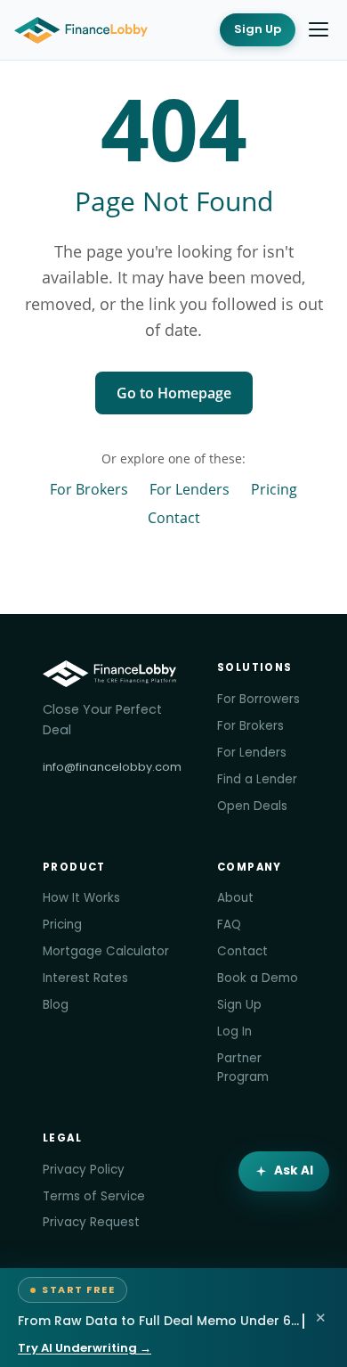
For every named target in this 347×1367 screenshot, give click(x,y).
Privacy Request (91, 1222)
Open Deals (252, 806)
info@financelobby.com (112, 766)
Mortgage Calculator (106, 951)
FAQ (229, 924)
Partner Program (243, 1067)
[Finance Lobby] (81, 30)
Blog (56, 1004)
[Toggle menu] (318, 29)
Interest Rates (85, 978)
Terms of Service (94, 1196)
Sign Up (257, 28)
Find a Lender (257, 779)
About (235, 897)
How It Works (81, 897)
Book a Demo (257, 978)
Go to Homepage (174, 393)
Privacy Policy (84, 1169)
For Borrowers (258, 699)
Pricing (274, 488)
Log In (234, 1031)
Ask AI (293, 1170)
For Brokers (89, 488)
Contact (174, 517)
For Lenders (189, 488)
